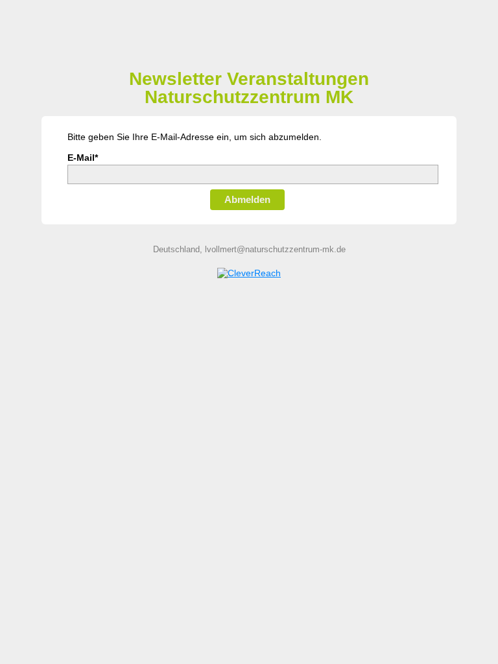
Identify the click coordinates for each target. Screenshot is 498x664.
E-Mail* (82, 157)
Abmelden (247, 199)
